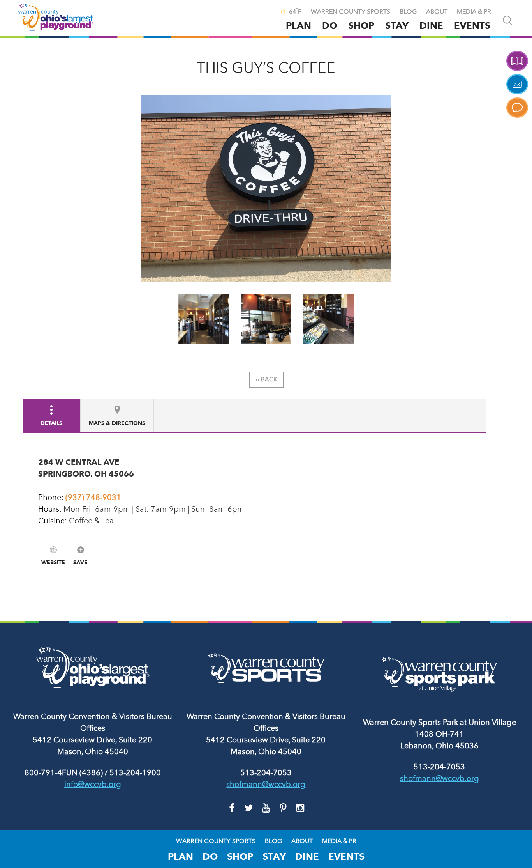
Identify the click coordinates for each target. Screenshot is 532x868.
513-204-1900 (135, 772)
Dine (431, 25)
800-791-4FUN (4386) (64, 772)
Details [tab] (51, 423)
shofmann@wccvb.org (265, 784)
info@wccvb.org (92, 784)
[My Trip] (266, 12)
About (436, 12)
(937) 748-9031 (93, 497)
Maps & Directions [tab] (117, 423)
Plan (298, 25)
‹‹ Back (266, 379)
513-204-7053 (266, 772)
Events (472, 25)
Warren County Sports (350, 12)
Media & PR (474, 12)
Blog (408, 12)
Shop (361, 25)
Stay (397, 25)
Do (329, 25)
